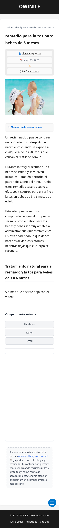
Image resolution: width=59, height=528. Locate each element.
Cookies (44, 521)
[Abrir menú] (52, 503)
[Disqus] (29, 396)
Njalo (46, 515)
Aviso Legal (16, 521)
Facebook (29, 324)
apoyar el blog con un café (33, 456)
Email (30, 340)
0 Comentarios (31, 71)
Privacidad (31, 521)
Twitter (29, 332)
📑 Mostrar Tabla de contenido (25, 127)
